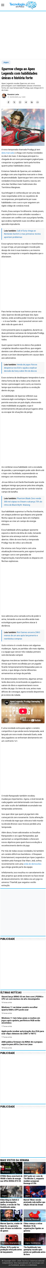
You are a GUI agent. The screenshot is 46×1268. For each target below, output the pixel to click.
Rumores (5, 1243)
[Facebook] (8, 102)
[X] (14, 102)
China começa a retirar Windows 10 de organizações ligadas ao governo (34, 1227)
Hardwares (6, 1172)
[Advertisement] (23, 35)
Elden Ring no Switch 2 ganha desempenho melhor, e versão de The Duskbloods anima (10, 1203)
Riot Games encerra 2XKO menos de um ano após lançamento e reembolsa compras (22, 635)
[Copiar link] (37, 102)
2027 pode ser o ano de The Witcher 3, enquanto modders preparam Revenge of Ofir (34, 1179)
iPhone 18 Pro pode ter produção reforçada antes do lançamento (11, 1249)
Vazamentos (35, 1243)
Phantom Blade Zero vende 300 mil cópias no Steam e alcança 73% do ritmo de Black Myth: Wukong (23, 501)
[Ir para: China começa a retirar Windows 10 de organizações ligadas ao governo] (35, 1215)
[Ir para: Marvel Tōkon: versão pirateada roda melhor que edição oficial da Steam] (35, 1192)
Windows (35, 1219)
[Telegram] (26, 102)
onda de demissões (32, 864)
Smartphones (14, 1243)
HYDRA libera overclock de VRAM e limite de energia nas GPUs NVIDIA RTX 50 (11, 1178)
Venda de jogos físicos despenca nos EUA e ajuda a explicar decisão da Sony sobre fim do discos (20, 367)
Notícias (10, 1219)
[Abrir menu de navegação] (3, 5)
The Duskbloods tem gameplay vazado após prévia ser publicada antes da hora (34, 1251)
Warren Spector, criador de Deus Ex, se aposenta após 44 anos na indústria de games (11, 1227)
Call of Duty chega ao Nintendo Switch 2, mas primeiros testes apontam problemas (22, 234)
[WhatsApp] (20, 102)
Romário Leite (13, 94)
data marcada (7, 153)
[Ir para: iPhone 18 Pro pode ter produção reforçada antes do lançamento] (11, 1239)
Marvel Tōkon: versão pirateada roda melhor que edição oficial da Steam (34, 1202)
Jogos (6, 62)
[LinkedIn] (32, 102)
